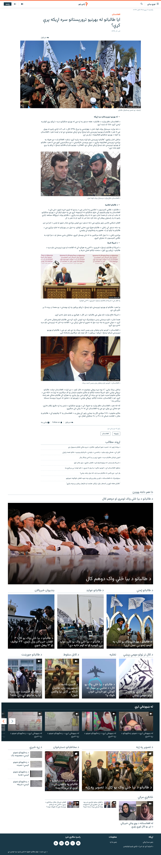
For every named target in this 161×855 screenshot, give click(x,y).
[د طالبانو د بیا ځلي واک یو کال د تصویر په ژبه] (117, 771)
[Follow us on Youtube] (67, 843)
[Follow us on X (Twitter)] (72, 843)
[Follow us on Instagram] (61, 843)
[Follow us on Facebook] (78, 843)
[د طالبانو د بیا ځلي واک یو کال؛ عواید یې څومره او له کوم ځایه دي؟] (80, 621)
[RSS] (56, 843)
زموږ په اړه (113, 842)
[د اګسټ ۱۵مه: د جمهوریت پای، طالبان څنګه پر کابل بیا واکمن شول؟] (62, 679)
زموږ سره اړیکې (148, 842)
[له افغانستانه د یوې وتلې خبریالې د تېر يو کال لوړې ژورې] (136, 810)
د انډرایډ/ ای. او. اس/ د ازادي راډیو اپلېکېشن (138, 846)
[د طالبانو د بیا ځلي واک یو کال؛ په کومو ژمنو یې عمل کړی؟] (130, 621)
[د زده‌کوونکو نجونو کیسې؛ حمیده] (36, 764)
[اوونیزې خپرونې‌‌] (15, 4)
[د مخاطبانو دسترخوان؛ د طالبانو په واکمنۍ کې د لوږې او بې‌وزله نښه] (62, 771)
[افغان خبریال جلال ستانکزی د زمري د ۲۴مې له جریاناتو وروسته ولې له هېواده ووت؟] (73, 804)
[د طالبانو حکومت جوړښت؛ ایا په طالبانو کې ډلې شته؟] (25, 679)
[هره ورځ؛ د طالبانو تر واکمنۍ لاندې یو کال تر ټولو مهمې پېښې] (136, 679)
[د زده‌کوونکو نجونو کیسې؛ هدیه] (36, 773)
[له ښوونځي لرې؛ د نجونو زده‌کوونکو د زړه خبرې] (136, 721)
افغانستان (116, 14)
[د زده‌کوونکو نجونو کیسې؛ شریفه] (36, 783)
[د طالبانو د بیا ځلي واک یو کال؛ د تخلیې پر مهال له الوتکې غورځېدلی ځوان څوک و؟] (99, 679)
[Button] (45, 37)
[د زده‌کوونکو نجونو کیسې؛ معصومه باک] (36, 754)
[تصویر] (22, 4)
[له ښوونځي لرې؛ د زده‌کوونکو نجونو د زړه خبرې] (99, 721)
